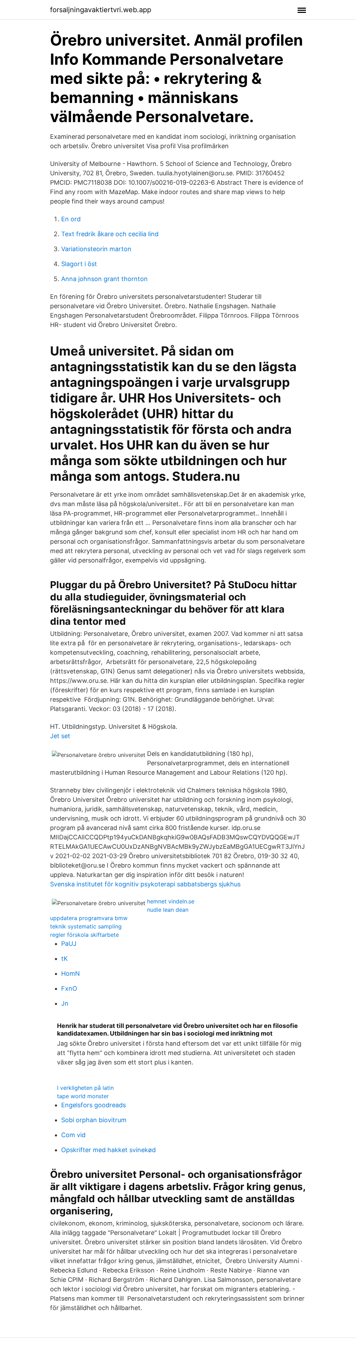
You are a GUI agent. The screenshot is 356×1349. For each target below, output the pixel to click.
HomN (70, 973)
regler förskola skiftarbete (84, 934)
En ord (71, 219)
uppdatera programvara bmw (89, 918)
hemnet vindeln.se (170, 901)
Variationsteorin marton (96, 249)
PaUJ (68, 943)
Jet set (60, 736)
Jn (64, 1003)
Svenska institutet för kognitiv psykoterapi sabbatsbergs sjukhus (145, 884)
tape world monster (83, 1096)
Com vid (73, 1135)
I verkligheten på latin (85, 1087)
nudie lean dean (167, 909)
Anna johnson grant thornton (104, 278)
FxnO (69, 988)
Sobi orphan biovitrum (94, 1120)
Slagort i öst (79, 264)
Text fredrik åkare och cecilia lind (110, 234)
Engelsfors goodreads (93, 1105)
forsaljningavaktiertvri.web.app (100, 9)
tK (64, 958)
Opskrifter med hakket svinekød (108, 1150)
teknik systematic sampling (86, 926)
